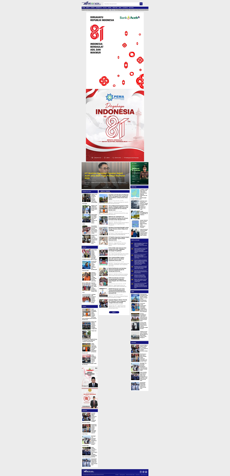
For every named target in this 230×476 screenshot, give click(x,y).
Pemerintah (99, 7)
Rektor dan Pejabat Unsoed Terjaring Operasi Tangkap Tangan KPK (140, 280)
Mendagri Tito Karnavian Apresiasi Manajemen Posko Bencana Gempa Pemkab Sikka (143, 367)
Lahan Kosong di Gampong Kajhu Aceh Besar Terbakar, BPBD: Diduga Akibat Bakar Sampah (144, 232)
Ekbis (120, 7)
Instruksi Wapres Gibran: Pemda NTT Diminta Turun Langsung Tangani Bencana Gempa (144, 348)
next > (114, 312)
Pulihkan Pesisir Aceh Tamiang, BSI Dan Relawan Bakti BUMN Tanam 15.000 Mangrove (144, 334)
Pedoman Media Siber (130, 474)
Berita (88, 7)
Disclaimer (138, 474)
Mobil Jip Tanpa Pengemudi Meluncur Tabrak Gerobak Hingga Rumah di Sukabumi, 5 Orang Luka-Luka (144, 205)
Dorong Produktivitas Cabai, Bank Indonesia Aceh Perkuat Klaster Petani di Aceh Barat (143, 317)
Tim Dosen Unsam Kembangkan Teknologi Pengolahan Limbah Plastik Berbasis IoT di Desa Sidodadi (143, 307)
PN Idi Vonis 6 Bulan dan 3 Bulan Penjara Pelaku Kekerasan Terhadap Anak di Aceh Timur (140, 256)
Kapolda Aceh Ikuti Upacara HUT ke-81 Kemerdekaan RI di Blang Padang (140, 271)
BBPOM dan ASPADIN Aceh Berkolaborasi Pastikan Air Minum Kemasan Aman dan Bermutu (103, 175)
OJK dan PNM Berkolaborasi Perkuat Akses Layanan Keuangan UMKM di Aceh (144, 325)
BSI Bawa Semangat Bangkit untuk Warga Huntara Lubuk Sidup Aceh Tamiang (140, 267)
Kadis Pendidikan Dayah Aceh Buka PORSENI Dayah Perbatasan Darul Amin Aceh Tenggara (140, 245)
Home (83, 7)
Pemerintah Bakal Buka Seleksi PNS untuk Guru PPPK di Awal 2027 (143, 385)
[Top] (222, 474)
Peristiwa (115, 7)
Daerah (93, 7)
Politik (105, 7)
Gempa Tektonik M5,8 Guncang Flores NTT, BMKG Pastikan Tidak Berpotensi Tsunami (144, 224)
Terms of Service (144, 474)
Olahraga (125, 7)
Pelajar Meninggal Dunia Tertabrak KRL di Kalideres (144, 213)
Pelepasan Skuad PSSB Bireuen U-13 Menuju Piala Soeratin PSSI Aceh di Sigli (140, 276)
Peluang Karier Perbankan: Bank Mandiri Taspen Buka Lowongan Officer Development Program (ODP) (144, 298)
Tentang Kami (122, 474)
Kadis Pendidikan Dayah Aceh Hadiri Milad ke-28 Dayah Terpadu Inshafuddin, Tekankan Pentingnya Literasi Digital (140, 250)
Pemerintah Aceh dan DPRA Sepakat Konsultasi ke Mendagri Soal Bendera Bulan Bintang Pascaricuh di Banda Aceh (140, 285)
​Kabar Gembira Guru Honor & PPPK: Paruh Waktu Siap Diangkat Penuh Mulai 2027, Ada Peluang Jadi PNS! (143, 376)
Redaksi (117, 474)
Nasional (131, 7)
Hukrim (109, 7)
